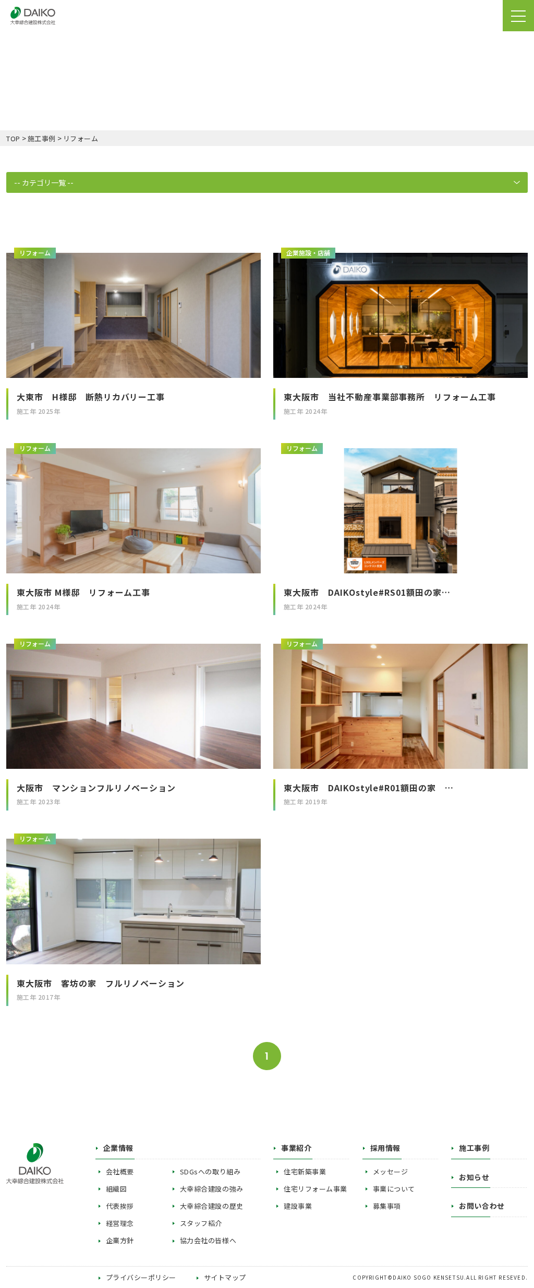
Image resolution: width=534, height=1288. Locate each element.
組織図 (116, 1189)
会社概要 (120, 1171)
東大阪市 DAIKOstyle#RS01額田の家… (367, 592)
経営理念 (120, 1223)
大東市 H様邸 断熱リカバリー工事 (91, 396)
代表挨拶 (120, 1206)
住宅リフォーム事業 (315, 1189)
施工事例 (474, 1148)
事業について (394, 1189)
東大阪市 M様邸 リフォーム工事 (83, 592)
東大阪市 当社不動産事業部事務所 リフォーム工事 (390, 396)
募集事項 (387, 1206)
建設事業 (298, 1206)
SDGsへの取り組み (210, 1171)
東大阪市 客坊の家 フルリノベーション (101, 983)
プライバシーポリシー (141, 1277)
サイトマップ (225, 1277)
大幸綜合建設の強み (212, 1189)
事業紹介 (296, 1148)
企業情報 (118, 1148)
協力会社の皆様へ (208, 1240)
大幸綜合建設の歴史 (212, 1206)
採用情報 (385, 1148)
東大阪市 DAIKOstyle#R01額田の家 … (369, 787)
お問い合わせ (481, 1205)
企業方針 (120, 1240)
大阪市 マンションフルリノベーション (101, 787)
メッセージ (390, 1171)
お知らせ (474, 1177)
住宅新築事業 (305, 1171)
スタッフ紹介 (201, 1223)
